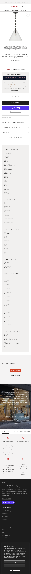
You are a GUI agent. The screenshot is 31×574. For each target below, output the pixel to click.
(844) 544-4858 (12, 84)
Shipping (4, 529)
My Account (5, 513)
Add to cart (15, 102)
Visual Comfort (15, 60)
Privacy (3, 532)
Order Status (5, 516)
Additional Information (12, 331)
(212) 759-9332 (15, 411)
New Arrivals (6, 10)
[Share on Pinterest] (19, 137)
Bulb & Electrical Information (15, 229)
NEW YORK (5, 431)
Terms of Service (6, 535)
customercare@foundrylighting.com (12, 86)
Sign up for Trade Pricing (8, 473)
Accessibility (5, 538)
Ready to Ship (23, 10)
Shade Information (11, 259)
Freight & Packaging (11, 273)
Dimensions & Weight (11, 199)
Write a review (15, 370)
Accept (14, 562)
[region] (15, 27)
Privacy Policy (13, 557)
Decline (15, 566)
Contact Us (4, 519)
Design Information (11, 149)
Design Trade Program (7, 510)
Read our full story (6, 498)
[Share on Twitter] (16, 137)
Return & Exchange (6, 527)
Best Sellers (15, 10)
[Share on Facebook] (14, 137)
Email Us (23, 474)
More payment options (15, 112)
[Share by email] (21, 137)
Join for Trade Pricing (15, 69)
